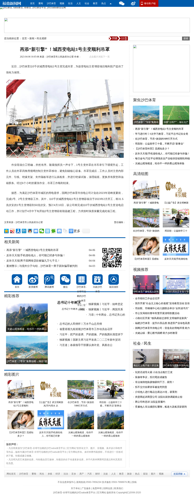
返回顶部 (113, 279)
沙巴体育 (51, 3)
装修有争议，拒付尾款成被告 (151, 377)
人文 (78, 3)
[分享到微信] (41, 231)
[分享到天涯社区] (47, 231)
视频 (62, 3)
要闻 (40, 3)
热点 (103, 3)
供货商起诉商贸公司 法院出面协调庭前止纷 (158, 396)
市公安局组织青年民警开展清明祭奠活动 (157, 313)
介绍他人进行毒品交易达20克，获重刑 (156, 392)
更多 (77, 231)
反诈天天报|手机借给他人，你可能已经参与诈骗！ (35, 255)
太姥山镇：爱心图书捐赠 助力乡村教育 (156, 333)
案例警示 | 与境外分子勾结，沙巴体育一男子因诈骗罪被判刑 (41, 266)
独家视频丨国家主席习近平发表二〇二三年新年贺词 (89, 339)
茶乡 (73, 473)
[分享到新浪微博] (12, 231)
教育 (95, 3)
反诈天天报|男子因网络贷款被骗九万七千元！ (33, 260)
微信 (121, 3)
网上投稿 (132, 482)
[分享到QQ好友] (30, 231)
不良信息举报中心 (67, 482)
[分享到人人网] (18, 231)
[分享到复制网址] (65, 231)
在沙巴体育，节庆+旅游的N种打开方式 (156, 138)
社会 (87, 3)
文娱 (105, 473)
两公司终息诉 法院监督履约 (150, 401)
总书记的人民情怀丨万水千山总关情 (80, 323)
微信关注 (110, 3)
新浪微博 (33, 279)
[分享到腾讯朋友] (53, 231)
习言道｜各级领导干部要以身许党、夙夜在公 (86, 345)
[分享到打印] (59, 231)
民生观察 (42, 38)
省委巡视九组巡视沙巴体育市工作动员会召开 (86, 329)
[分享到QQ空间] (6, 231)
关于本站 (75, 488)
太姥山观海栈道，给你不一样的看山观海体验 (159, 163)
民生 (147, 343)
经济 (58, 473)
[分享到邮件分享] (36, 231)
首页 (32, 3)
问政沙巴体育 (97, 279)
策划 (145, 473)
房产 (81, 473)
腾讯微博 (49, 279)
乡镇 (50, 473)
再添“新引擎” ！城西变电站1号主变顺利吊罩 (32, 250)
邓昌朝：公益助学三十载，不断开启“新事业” (159, 143)
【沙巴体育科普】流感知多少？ (152, 148)
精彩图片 (11, 374)
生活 (70, 3)
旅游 (129, 473)
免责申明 (97, 488)
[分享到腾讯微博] (24, 231)
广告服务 (86, 488)
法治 (65, 473)
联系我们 (118, 488)
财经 (97, 473)
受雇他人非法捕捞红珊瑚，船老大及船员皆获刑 (161, 406)
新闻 (31, 38)
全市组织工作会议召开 (147, 298)
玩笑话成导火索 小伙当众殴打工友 (154, 372)
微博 (133, 3)
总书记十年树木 (69, 302)
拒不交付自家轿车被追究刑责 (151, 387)
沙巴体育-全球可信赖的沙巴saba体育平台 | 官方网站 (81, 279)
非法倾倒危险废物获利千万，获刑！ (154, 382)
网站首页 (11, 473)
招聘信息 (107, 488)
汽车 (89, 473)
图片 (153, 473)
